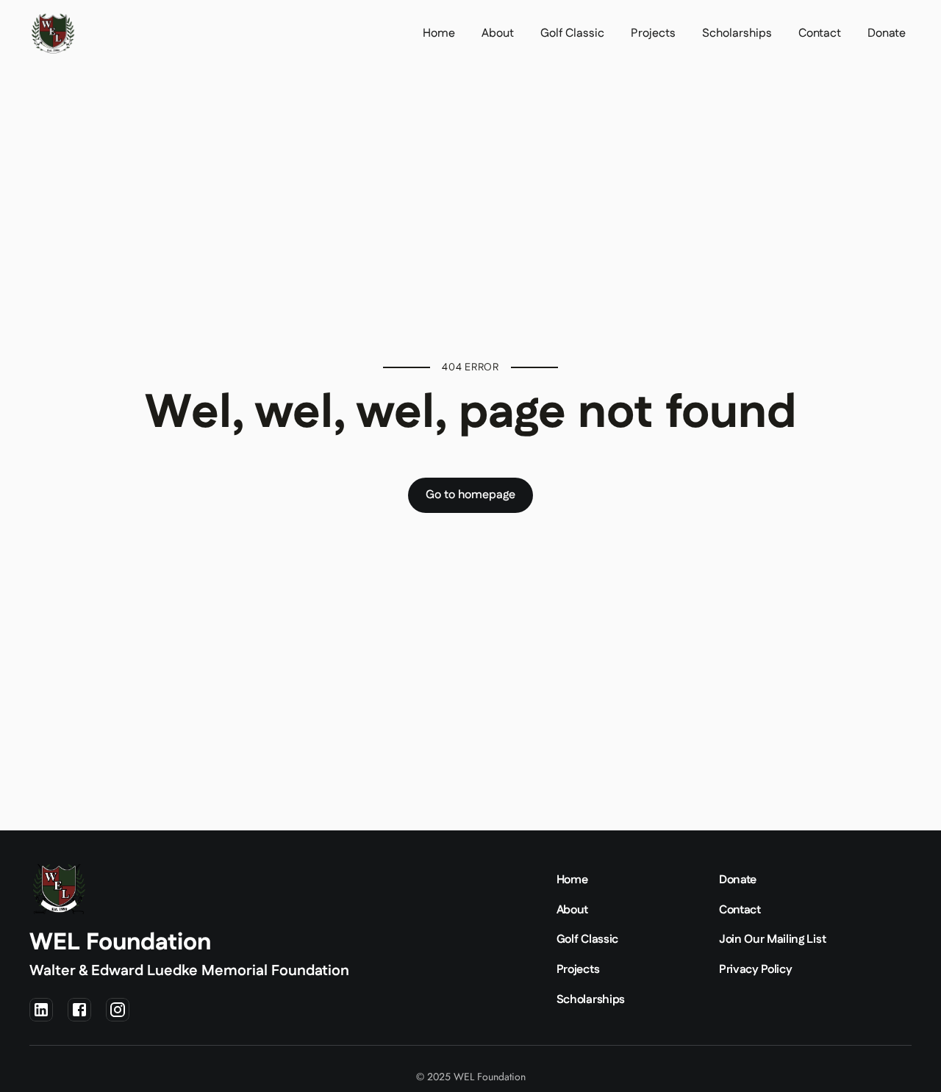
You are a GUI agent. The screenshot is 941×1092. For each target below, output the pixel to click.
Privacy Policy (755, 969)
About (498, 33)
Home (439, 33)
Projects (653, 33)
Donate (886, 33)
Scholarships (737, 33)
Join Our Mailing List (772, 940)
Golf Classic (572, 33)
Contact (819, 33)
